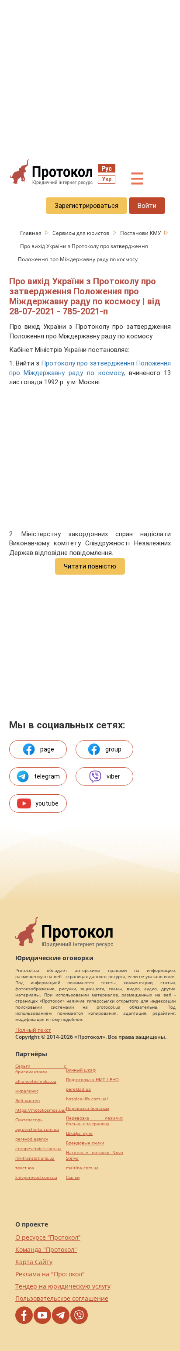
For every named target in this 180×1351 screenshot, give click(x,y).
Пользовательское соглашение (61, 1298)
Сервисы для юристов (81, 233)
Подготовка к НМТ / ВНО (92, 1079)
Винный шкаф (81, 1070)
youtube (47, 803)
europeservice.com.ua (38, 1148)
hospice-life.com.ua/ (87, 1099)
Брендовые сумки (85, 1143)
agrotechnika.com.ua (37, 1129)
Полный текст (33, 1030)
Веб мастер (27, 1100)
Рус (106, 168)
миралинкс (26, 1091)
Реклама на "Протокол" (50, 1274)
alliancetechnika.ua (35, 1081)
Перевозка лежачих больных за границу (94, 1121)
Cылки (73, 1177)
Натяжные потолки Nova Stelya (94, 1155)
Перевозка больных (87, 1108)
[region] (90, 79)
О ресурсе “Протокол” (47, 1237)
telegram (47, 776)
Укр (106, 179)
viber (113, 776)
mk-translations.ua (35, 1158)
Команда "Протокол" (46, 1249)
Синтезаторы (29, 1120)
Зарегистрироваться (86, 206)
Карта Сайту (33, 1262)
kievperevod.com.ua (36, 1177)
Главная (31, 233)
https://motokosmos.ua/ (40, 1110)
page (47, 749)
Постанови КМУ (141, 233)
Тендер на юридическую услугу (63, 1286)
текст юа (24, 1168)
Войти (147, 206)
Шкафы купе (79, 1133)
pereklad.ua (78, 1089)
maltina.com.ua (82, 1168)
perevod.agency (31, 1139)
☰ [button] (137, 179)
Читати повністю (90, 566)
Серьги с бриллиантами (40, 1069)
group (113, 749)
